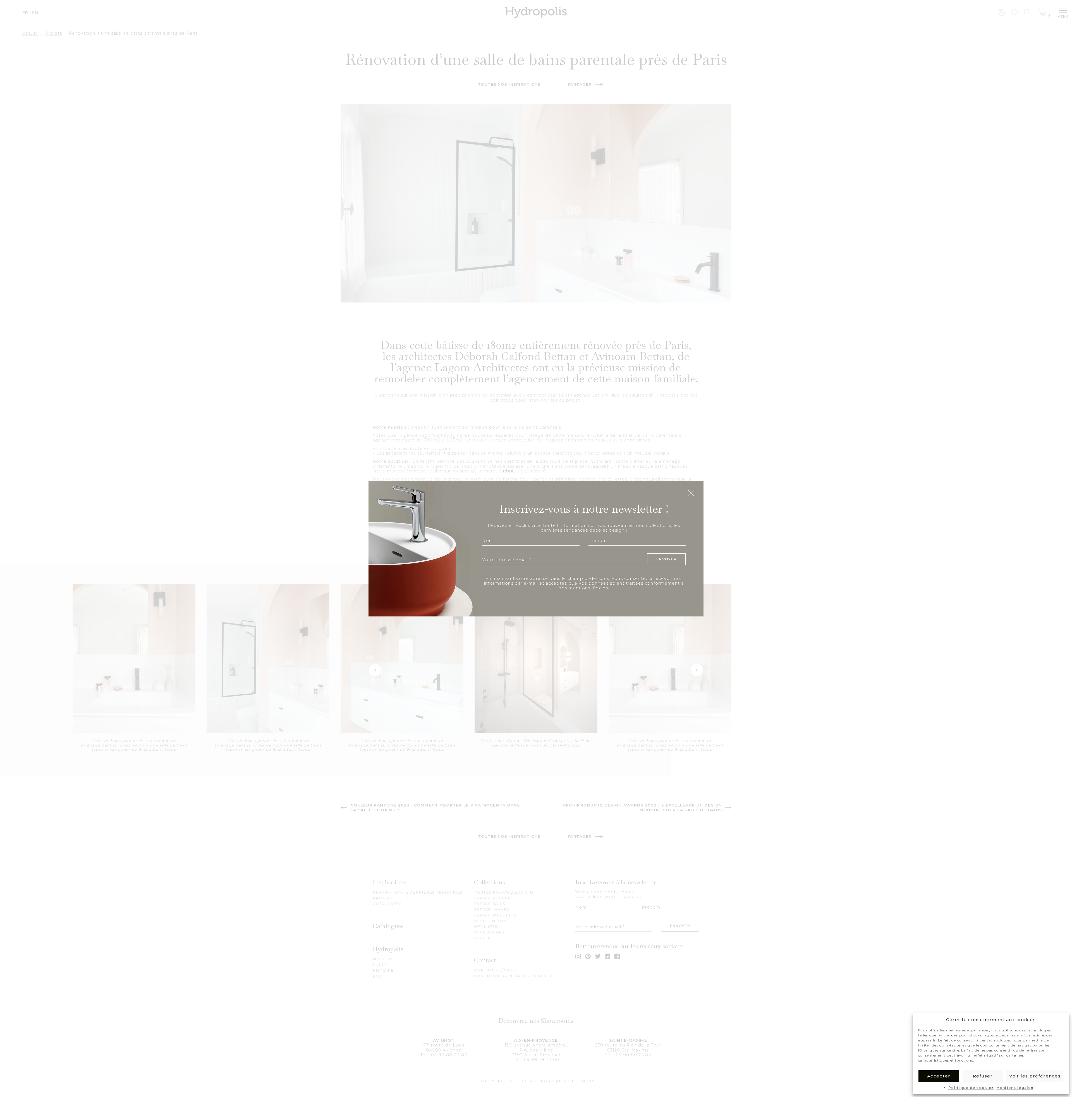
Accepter (938, 1076)
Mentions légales (1014, 1088)
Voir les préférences (1035, 1076)
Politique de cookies (971, 1088)
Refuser (983, 1076)
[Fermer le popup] (691, 493)
